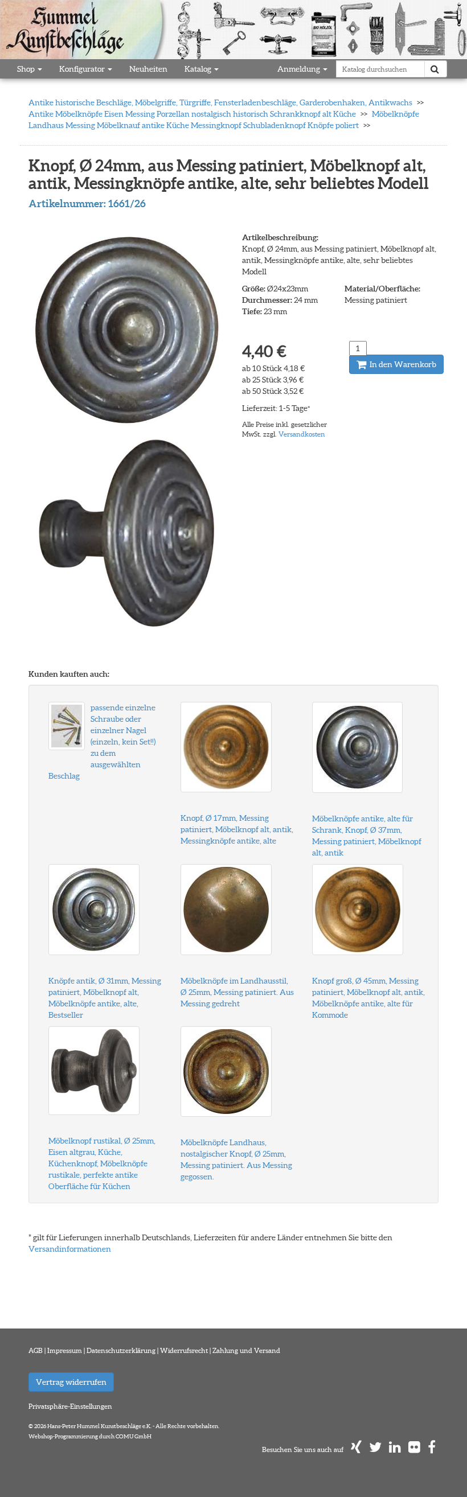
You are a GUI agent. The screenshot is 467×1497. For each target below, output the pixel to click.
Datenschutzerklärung (121, 1350)
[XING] (356, 1449)
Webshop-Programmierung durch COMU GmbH (89, 1436)
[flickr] (414, 1449)
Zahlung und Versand (246, 1350)
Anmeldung (299, 68)
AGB (35, 1350)
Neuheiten (148, 68)
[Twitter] (375, 1449)
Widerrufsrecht (184, 1350)
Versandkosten (301, 434)
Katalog (199, 68)
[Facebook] (432, 1449)
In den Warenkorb (402, 364)
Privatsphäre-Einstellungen (70, 1406)
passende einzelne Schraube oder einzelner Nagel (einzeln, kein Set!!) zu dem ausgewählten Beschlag (101, 741)
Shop (26, 68)
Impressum (64, 1350)
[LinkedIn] (395, 1449)
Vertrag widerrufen (71, 1382)
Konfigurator (82, 68)
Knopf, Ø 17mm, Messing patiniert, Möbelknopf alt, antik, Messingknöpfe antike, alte (237, 829)
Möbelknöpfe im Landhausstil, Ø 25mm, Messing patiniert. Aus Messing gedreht (237, 992)
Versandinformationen (69, 1248)
